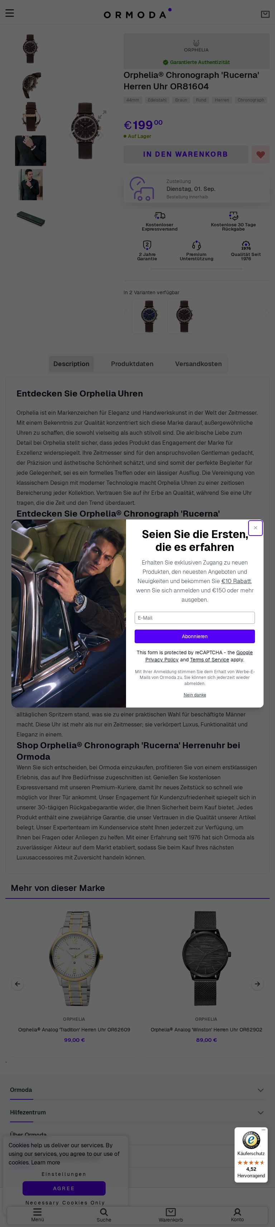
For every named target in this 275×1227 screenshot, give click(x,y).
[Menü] (263, 1131)
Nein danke (195, 695)
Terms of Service (209, 659)
